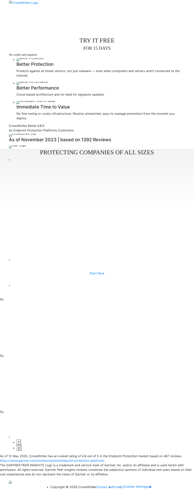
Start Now (97, 273)
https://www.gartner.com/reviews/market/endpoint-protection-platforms (52, 460)
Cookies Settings (135, 486)
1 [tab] (18, 442)
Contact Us (104, 487)
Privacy (117, 487)
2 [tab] (19, 448)
